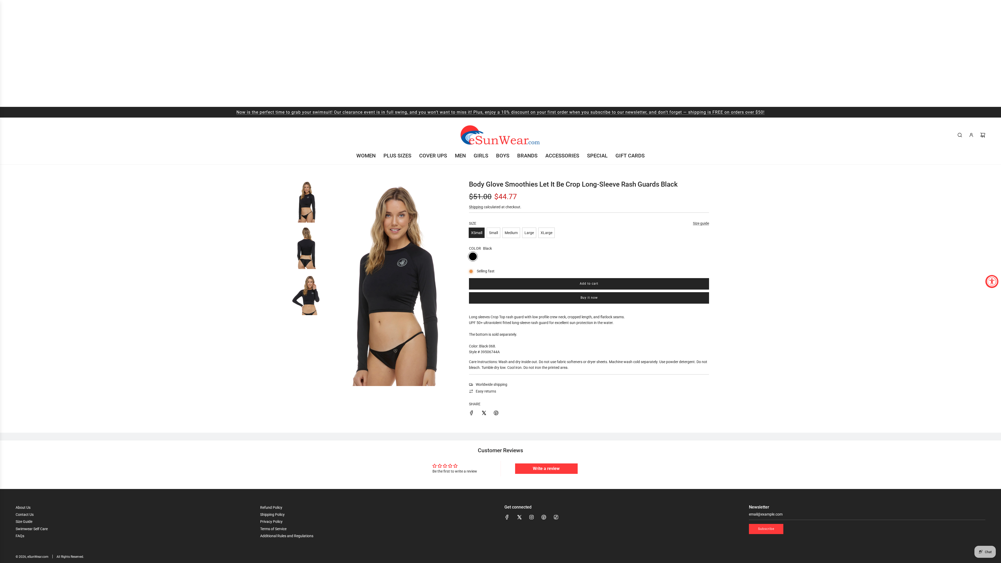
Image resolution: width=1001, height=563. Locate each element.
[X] (519, 517)
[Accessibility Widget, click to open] (991, 281)
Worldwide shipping (491, 384)
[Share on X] (484, 413)
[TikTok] (556, 517)
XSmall (476, 233)
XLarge (546, 233)
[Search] (960, 135)
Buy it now (589, 297)
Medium (511, 233)
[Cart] (982, 135)
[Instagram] (531, 517)
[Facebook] (507, 517)
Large (529, 233)
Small (493, 233)
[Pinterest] (544, 517)
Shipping (476, 207)
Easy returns (486, 391)
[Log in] (971, 135)
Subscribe (766, 529)
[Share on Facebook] (471, 413)
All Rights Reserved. (70, 557)
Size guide (701, 223)
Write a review (546, 468)
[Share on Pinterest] (496, 413)
